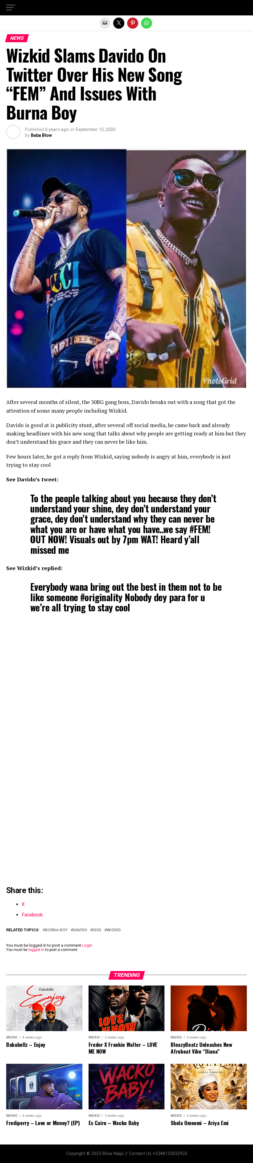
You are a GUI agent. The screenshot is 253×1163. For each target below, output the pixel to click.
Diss (97, 930)
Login (87, 945)
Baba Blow (41, 135)
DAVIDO (80, 930)
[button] (10, 8)
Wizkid (114, 930)
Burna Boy (56, 930)
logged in (36, 950)
